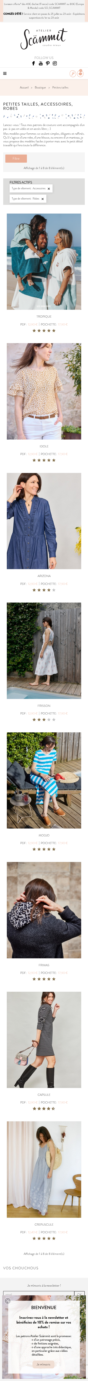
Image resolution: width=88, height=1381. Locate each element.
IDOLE (44, 446)
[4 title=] (49, 331)
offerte (16, 4)
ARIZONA (44, 576)
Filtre (16, 158)
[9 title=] (51, 1109)
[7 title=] (46, 1109)
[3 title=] (44, 331)
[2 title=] (39, 331)
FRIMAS (44, 965)
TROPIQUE (44, 316)
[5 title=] (54, 331)
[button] (7, 1300)
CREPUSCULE (44, 1224)
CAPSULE (44, 1095)
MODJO (44, 835)
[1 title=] (34, 331)
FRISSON (44, 706)
